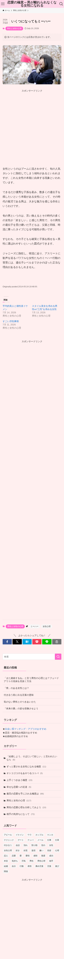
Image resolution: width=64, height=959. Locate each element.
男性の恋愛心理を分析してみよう (26, 807)
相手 (51, 861)
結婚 (6, 866)
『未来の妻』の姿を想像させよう (21, 708)
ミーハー (34, 626)
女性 (51, 845)
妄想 (33, 850)
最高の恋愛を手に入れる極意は (25, 793)
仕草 (57, 840)
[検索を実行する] (58, 657)
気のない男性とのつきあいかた (20, 701)
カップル (39, 835)
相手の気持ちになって (21, 814)
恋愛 (14, 856)
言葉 (49, 866)
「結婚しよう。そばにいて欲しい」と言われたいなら (32, 758)
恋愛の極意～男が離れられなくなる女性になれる (32, 4)
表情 (30, 866)
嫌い (41, 850)
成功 (51, 856)
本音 (6, 861)
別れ (26, 845)
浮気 (24, 861)
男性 (31, 861)
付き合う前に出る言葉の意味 (19, 695)
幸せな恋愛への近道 (19, 787)
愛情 (28, 856)
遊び (57, 866)
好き (18, 850)
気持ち (15, 861)
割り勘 (34, 845)
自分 (14, 866)
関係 (6, 871)
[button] (7, 642)
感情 (35, 856)
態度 (43, 856)
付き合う (8, 845)
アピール (8, 835)
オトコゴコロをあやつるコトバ (25, 773)
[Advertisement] (32, 124)
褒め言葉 (39, 866)
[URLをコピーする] (56, 642)
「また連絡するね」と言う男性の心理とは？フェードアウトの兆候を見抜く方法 (31, 680)
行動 (22, 866)
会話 (18, 845)
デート (21, 840)
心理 (57, 850)
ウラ (30, 835)
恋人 (6, 856)
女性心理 (47, 626)
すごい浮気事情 (11, 321)
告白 (43, 845)
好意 (26, 850)
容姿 (49, 850)
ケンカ (50, 835)
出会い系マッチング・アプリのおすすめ (25, 729)
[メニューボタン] (3, 4)
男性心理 (41, 861)
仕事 (49, 840)
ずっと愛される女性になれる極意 (26, 766)
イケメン (20, 835)
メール (40, 840)
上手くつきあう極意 (19, 780)
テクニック (9, 840)
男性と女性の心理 (14, 28)
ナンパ (30, 840)
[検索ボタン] (61, 4)
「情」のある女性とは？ (16, 688)
